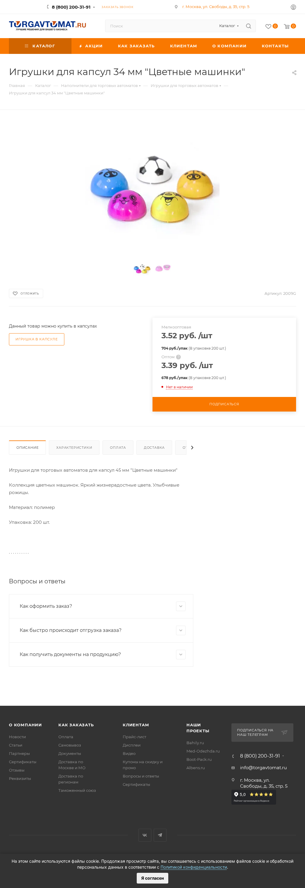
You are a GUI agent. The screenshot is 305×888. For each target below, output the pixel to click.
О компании (25, 724)
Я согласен (152, 878)
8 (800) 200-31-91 (71, 7)
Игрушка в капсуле (36, 339)
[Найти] (248, 26)
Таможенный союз (77, 790)
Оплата (118, 447)
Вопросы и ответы (141, 776)
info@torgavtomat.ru (263, 767)
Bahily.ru (195, 742)
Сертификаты (22, 761)
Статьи (15, 745)
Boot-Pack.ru (199, 759)
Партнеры (19, 753)
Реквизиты (20, 778)
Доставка (154, 447)
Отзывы (16, 770)
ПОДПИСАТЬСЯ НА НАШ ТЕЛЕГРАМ (255, 732)
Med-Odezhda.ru (203, 751)
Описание (27, 447)
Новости (17, 736)
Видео (129, 753)
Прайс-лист (134, 736)
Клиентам (136, 724)
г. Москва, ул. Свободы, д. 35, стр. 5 (215, 6)
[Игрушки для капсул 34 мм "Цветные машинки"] (152, 187)
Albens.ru (195, 767)
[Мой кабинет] (293, 8)
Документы (69, 753)
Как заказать (76, 724)
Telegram (160, 835)
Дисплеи (132, 745)
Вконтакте (145, 835)
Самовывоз (69, 745)
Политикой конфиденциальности (194, 867)
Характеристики (74, 447)
